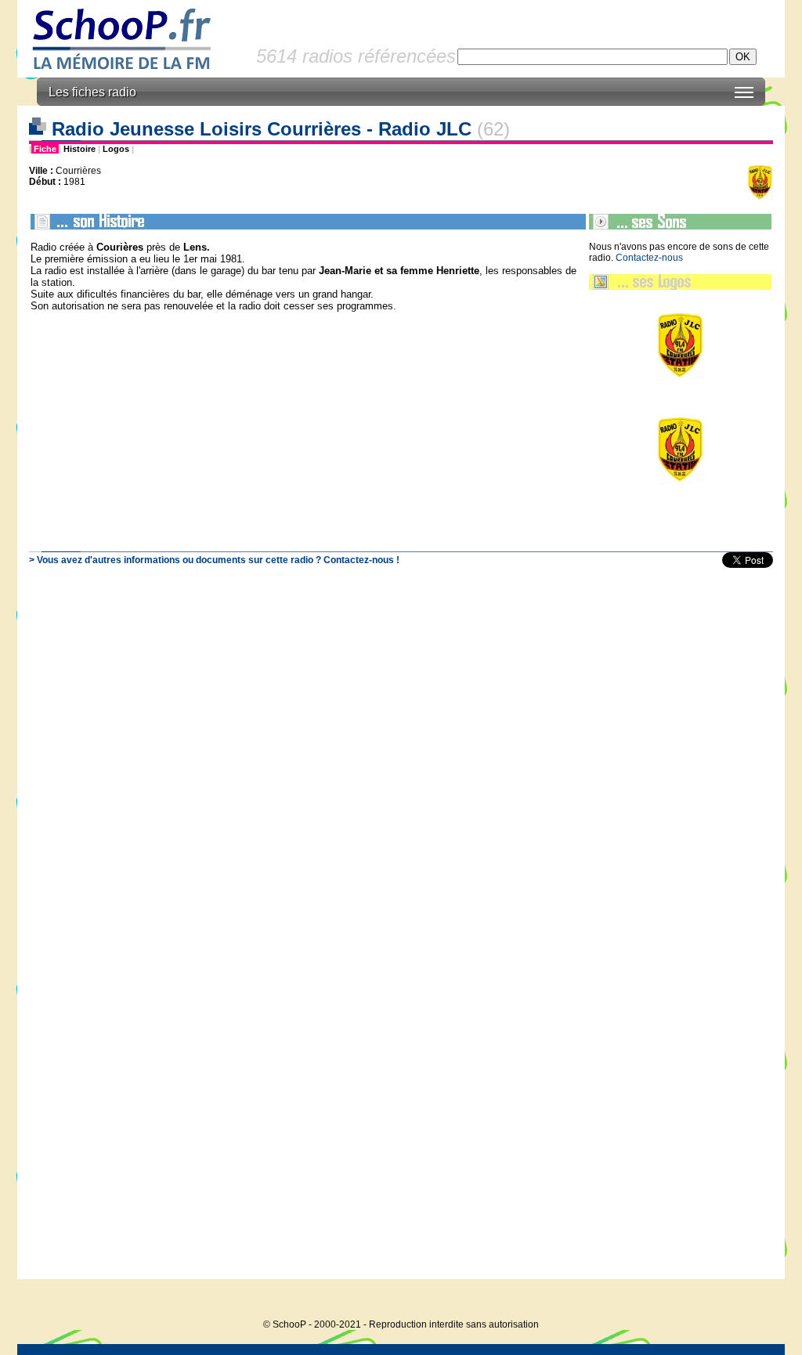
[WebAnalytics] (753, 1300)
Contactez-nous (649, 257)
